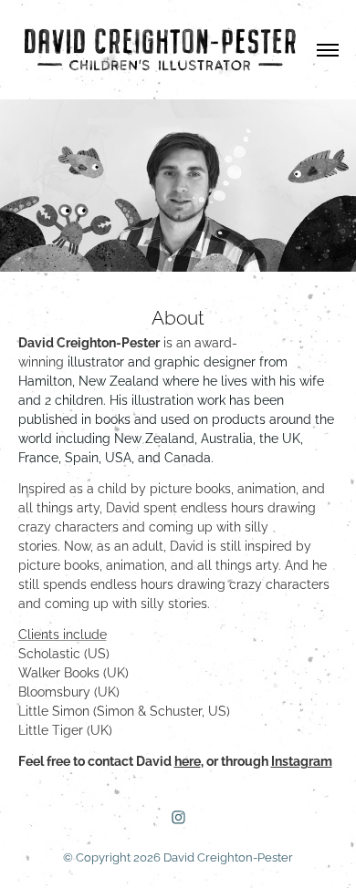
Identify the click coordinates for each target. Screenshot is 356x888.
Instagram (301, 760)
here (187, 760)
